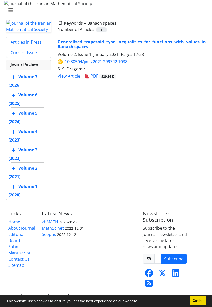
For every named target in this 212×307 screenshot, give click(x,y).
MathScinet (53, 228)
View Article (69, 76)
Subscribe (174, 259)
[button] (140, 301)
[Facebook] (149, 274)
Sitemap (16, 265)
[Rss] (149, 285)
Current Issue (24, 52)
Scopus (49, 234)
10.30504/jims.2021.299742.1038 (96, 61)
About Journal (21, 228)
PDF (101, 76)
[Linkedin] (176, 274)
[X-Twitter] (162, 274)
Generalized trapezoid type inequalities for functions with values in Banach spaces (132, 44)
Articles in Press (26, 42)
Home (14, 222)
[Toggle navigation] (104, 10)
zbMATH (50, 222)
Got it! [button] (197, 301)
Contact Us (19, 259)
